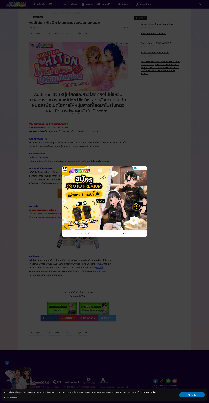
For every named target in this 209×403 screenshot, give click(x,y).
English (15, 397)
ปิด (124, 233)
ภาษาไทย (7, 397)
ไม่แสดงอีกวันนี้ (83, 233)
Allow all (192, 394)
